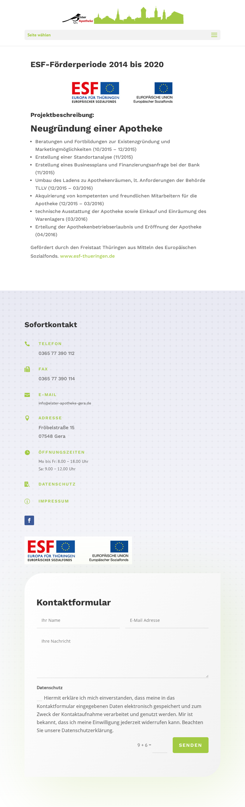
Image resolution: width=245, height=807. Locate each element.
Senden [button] (190, 745)
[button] (122, 35)
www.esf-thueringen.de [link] (87, 256)
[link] (123, 14)
